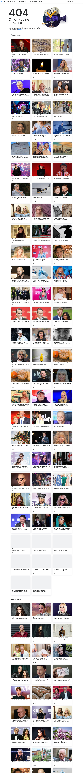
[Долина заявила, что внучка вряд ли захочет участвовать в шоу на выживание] (20, 482)
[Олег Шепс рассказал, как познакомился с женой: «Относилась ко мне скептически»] (20, 544)
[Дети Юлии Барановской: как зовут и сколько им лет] (41, 716)
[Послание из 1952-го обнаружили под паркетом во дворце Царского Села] (41, 48)
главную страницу (22, 29)
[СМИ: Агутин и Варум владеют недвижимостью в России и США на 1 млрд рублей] (20, 757)
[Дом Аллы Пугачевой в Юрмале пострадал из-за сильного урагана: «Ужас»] (62, 441)
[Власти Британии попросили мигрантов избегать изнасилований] (62, 151)
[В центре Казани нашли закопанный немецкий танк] (62, 213)
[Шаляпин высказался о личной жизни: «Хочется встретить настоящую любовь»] (62, 255)
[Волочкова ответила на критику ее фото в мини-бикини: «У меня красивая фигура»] (20, 736)
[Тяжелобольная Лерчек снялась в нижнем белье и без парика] (41, 627)
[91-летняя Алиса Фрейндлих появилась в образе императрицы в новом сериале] (41, 523)
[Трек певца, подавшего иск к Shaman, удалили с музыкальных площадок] (20, 89)
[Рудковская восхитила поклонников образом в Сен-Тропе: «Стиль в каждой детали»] (62, 544)
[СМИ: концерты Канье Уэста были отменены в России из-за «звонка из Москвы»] (20, 585)
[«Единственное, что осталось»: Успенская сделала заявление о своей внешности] (62, 69)
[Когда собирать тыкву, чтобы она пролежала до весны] (62, 358)
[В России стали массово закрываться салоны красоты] (41, 757)
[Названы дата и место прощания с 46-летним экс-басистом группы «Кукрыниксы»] (62, 131)
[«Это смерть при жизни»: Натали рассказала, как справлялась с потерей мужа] (62, 379)
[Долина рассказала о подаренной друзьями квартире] (62, 420)
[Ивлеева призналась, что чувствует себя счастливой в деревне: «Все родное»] (20, 255)
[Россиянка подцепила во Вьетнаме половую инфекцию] (62, 48)
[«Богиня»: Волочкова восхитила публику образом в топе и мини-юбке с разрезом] (20, 399)
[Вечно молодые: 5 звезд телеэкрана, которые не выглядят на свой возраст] (62, 716)
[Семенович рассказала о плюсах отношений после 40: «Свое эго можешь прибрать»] (41, 668)
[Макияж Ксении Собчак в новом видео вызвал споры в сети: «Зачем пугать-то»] (20, 317)
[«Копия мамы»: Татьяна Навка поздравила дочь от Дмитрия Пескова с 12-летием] (41, 736)
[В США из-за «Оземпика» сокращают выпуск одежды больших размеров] (62, 482)
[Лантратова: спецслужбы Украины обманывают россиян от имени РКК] (62, 461)
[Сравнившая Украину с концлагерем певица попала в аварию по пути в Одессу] (20, 69)
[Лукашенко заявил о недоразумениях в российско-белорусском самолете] (41, 193)
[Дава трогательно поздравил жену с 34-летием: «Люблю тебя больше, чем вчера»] (20, 461)
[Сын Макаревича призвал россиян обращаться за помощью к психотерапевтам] (41, 544)
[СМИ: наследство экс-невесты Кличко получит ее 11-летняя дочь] (20, 420)
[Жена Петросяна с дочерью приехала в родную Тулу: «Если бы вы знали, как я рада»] (62, 736)
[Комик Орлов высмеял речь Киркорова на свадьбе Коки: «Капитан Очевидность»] (62, 585)
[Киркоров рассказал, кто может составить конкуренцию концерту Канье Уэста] (41, 503)
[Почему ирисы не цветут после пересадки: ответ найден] (41, 606)
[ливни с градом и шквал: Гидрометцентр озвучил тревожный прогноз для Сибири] (41, 358)
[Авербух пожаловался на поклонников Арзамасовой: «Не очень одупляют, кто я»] (62, 193)
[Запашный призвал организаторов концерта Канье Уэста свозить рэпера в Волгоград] (20, 523)
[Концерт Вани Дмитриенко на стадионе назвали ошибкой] (41, 110)
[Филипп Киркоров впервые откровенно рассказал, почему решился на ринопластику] (20, 358)
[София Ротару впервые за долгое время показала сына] (41, 461)
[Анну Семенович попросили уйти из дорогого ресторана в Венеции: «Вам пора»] (20, 48)
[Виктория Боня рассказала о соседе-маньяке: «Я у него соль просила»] (62, 565)
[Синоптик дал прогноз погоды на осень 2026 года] (62, 110)
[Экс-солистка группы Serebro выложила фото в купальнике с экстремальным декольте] (62, 606)
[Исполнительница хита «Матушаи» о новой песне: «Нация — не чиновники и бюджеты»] (41, 255)
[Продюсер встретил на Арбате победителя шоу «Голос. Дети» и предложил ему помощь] (62, 172)
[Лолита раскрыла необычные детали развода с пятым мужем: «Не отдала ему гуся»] (41, 172)
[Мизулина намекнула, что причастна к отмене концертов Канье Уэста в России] (62, 399)
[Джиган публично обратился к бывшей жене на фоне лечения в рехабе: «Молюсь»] (20, 275)
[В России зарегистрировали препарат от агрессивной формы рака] (41, 275)
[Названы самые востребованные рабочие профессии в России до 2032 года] (20, 606)
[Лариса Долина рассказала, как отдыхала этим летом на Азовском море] (62, 503)
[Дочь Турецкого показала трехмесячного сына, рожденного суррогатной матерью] (20, 234)
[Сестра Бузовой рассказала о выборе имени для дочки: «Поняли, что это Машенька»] (20, 689)
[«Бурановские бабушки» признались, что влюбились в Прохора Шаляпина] (41, 585)
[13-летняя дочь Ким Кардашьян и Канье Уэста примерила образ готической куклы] (62, 523)
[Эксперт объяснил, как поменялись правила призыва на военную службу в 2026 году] (41, 234)
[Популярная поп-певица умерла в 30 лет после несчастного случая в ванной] (41, 69)
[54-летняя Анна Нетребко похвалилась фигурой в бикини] (41, 337)
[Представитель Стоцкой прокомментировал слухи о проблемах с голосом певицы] (62, 275)
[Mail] (2, 1)
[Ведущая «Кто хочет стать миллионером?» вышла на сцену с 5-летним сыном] (20, 647)
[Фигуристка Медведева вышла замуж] (62, 89)
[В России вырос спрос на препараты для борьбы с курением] (41, 131)
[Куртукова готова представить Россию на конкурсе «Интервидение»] (41, 689)
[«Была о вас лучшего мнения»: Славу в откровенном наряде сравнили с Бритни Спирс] (41, 296)
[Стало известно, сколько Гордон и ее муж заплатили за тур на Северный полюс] (41, 213)
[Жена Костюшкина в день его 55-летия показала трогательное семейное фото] (20, 172)
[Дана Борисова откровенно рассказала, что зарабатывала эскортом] (41, 420)
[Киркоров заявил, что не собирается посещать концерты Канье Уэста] (20, 337)
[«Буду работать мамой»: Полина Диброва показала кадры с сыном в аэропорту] (20, 503)
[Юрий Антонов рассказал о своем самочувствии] (20, 110)
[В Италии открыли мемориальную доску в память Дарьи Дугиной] (20, 151)
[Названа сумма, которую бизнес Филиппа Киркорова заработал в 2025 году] (62, 627)
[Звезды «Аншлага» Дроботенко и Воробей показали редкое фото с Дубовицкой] (41, 441)
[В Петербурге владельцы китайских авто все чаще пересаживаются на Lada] (20, 627)
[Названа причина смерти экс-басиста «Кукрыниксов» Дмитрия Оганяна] (62, 337)
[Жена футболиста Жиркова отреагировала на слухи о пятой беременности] (62, 296)
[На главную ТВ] (4, 1)
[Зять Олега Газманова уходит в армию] (20, 668)
